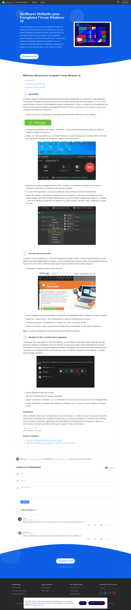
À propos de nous (74, 587)
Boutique (34, 2)
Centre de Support (45, 587)
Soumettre (25, 502)
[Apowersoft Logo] (8, 2)
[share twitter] (105, 593)
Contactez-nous (74, 590)
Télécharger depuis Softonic (19, 590)
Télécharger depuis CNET (18, 594)
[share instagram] (114, 593)
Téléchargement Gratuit (29, 56)
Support (43, 2)
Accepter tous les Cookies (96, 603)
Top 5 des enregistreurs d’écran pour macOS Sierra (44, 440)
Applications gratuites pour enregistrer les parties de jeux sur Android (50, 443)
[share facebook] (100, 593)
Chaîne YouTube (16, 587)
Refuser (83, 603)
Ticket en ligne (45, 590)
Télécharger (39, 122)
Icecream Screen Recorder (35, 84)
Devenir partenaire (74, 594)
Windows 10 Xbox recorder (35, 87)
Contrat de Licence (110, 603)
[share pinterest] (109, 593)
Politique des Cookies (38, 605)
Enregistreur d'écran (60, 459)
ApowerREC (30, 80)
